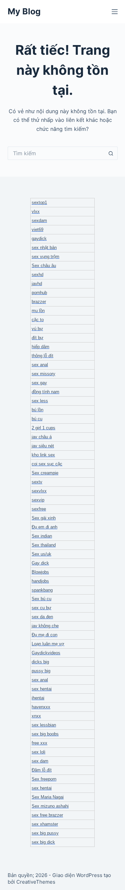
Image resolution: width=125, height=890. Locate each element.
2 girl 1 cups (43, 427)
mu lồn (38, 310)
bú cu (37, 418)
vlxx (36, 211)
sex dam (40, 760)
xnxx (36, 715)
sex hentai (42, 688)
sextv (37, 481)
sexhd (37, 274)
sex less (40, 400)
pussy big (41, 670)
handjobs (40, 581)
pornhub (39, 292)
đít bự (37, 337)
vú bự (37, 328)
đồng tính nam (45, 391)
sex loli (38, 751)
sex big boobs (45, 733)
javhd (37, 283)
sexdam (39, 220)
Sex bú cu (41, 598)
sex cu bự (41, 607)
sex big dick (43, 842)
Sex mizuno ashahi (50, 806)
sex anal (40, 364)
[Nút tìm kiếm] (111, 153)
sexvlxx (39, 490)
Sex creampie (45, 472)
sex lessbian (44, 724)
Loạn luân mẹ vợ (48, 643)
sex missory (43, 373)
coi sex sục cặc (47, 463)
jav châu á (42, 436)
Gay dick (40, 563)
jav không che (45, 625)
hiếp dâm (40, 346)
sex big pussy (45, 833)
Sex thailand (44, 544)
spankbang (42, 590)
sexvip (38, 499)
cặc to (38, 319)
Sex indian (42, 535)
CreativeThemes (35, 882)
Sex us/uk (41, 554)
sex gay (39, 382)
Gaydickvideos (46, 652)
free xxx (39, 742)
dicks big (40, 661)
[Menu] (115, 12)
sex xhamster (45, 824)
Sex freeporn (44, 779)
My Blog (24, 11)
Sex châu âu (44, 265)
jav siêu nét (43, 445)
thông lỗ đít (42, 355)
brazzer (39, 301)
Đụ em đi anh (44, 526)
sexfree (39, 508)
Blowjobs (40, 572)
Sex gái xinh (44, 517)
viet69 (37, 229)
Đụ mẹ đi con (44, 634)
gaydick (39, 238)
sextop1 (39, 202)
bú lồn (37, 409)
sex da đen (42, 616)
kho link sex (43, 454)
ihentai (38, 697)
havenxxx (41, 706)
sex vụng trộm (45, 256)
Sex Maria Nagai (48, 797)
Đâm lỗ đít (42, 769)
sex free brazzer (47, 815)
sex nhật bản (44, 247)
